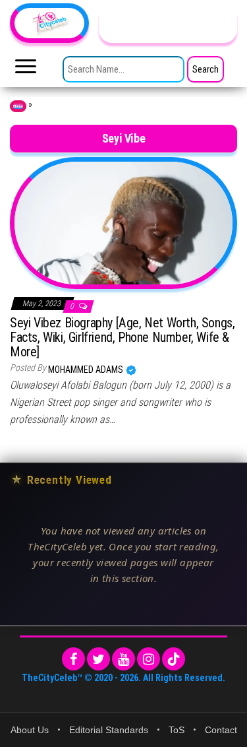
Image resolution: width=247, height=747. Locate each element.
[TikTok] (173, 658)
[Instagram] (148, 658)
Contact (221, 730)
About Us (30, 730)
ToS (176, 730)
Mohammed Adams (86, 369)
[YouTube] (123, 658)
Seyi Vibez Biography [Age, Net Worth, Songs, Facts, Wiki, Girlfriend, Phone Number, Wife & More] (122, 337)
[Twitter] (98, 658)
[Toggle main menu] (25, 70)
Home (18, 106)
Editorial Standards (108, 730)
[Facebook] (73, 658)
